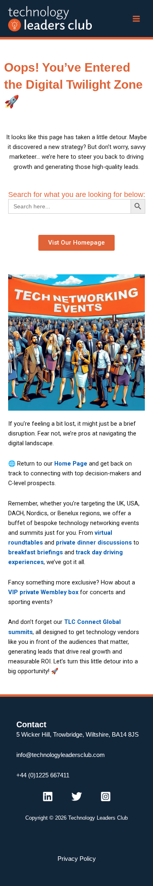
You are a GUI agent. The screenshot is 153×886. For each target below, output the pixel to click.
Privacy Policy (77, 858)
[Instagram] (105, 796)
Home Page (70, 463)
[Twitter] (76, 796)
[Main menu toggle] (136, 18)
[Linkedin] (47, 796)
